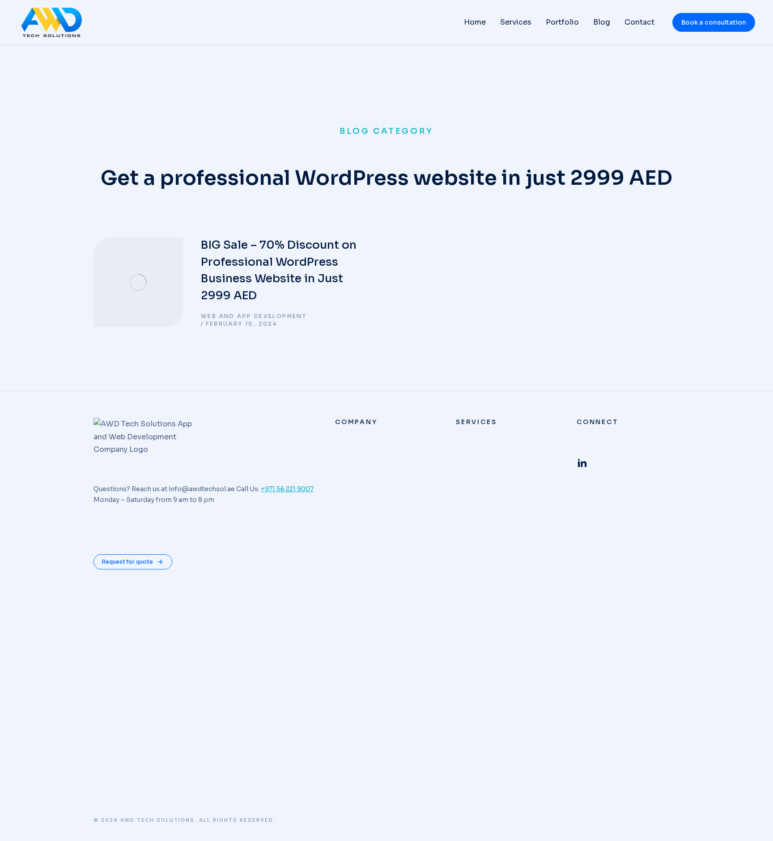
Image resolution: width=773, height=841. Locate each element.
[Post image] (138, 282)
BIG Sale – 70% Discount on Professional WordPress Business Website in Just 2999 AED (279, 270)
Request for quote (127, 561)
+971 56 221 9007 (287, 489)
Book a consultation (713, 22)
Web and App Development (253, 316)
